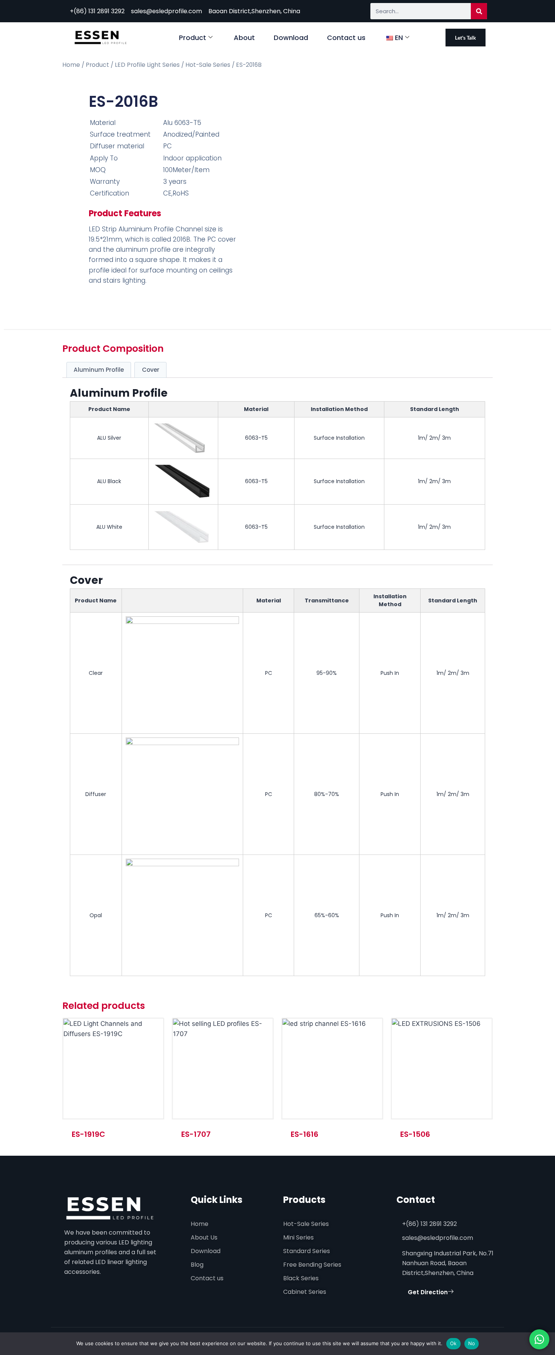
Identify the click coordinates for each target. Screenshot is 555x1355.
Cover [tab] (150, 370)
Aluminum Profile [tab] (99, 370)
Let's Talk (465, 37)
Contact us (346, 37)
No (471, 1343)
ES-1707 (196, 1134)
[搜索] (479, 11)
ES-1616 (304, 1134)
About (244, 37)
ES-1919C (88, 1134)
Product (192, 37)
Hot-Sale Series (207, 65)
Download (291, 37)
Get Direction (428, 1292)
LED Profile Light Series (147, 65)
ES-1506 (415, 1134)
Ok (453, 1343)
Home (71, 65)
